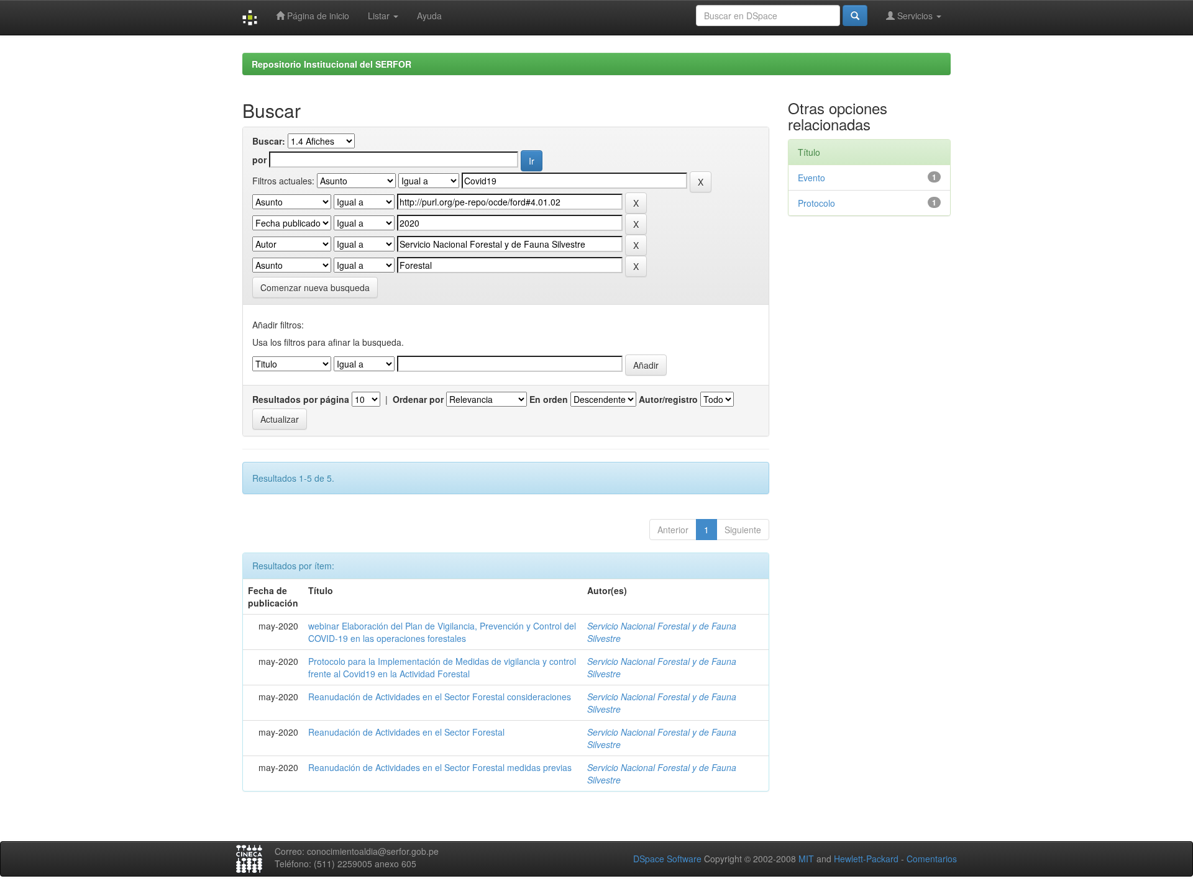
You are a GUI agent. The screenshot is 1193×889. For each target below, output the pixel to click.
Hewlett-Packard (866, 858)
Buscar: (268, 141)
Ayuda (429, 15)
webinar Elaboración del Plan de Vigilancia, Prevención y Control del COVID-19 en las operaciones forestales (442, 632)
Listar (380, 15)
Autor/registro (668, 399)
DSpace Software (667, 858)
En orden (548, 399)
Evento (811, 177)
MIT (806, 858)
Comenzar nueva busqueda (315, 287)
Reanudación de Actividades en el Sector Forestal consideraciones (439, 696)
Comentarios (932, 858)
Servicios (915, 15)
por (259, 159)
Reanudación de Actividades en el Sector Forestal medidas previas (440, 767)
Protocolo (816, 203)
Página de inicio (317, 15)
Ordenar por (418, 399)
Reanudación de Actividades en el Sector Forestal (406, 732)
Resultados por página (300, 399)
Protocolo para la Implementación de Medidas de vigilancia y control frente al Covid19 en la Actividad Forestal (442, 667)
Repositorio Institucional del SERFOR (331, 64)
